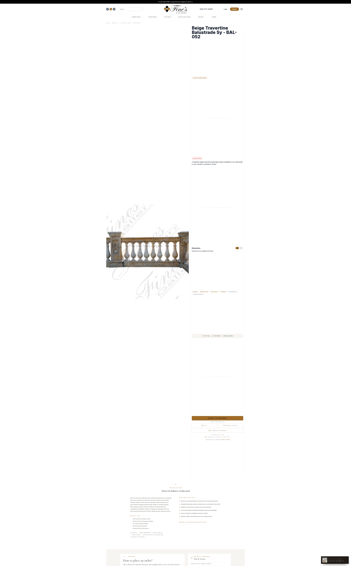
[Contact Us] (107, 9)
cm (241, 248)
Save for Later (218, 434)
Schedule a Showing (218, 430)
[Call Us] (111, 9)
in (237, 248)
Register (234, 9)
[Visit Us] (114, 9)
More (214, 17)
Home (108, 23)
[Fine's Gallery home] (175, 9)
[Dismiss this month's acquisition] (347, 558)
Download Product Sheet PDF (218, 437)
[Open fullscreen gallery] (147, 251)
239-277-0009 (226, 439)
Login (225, 9)
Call (205, 425)
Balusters (137, 23)
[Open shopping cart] (241, 9)
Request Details (232, 425)
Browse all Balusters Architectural (193, 522)
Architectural (126, 23)
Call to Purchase (218, 418)
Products (115, 23)
